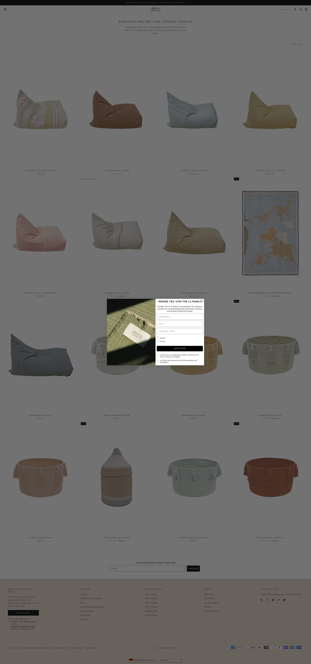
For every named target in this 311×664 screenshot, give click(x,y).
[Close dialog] (202, 301)
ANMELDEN (180, 348)
